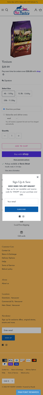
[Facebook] (20, 216)
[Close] (37, 177)
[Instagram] (23, 216)
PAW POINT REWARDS (28, 392)
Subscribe (21, 209)
